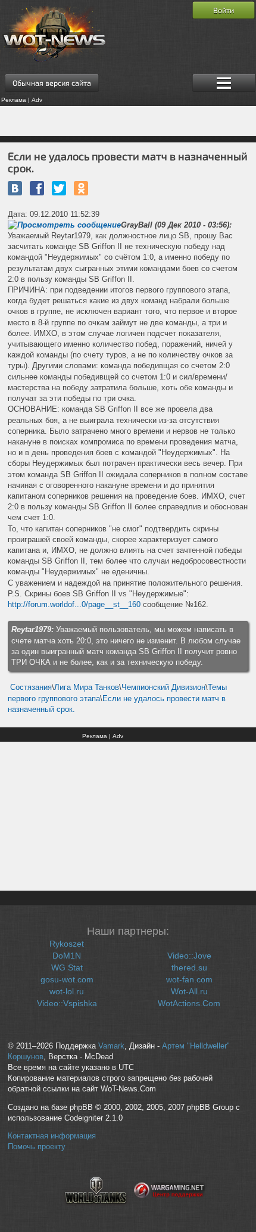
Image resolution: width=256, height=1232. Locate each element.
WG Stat (67, 967)
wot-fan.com (189, 979)
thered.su (189, 967)
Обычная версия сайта (52, 83)
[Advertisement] (128, 121)
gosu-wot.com (66, 979)
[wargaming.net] (169, 1211)
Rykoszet (66, 943)
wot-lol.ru (66, 991)
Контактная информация (52, 1136)
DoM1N (66, 955)
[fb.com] (37, 188)
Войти (223, 10)
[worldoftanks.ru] (96, 1211)
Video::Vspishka (67, 1003)
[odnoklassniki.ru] (81, 188)
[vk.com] (15, 188)
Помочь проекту (36, 1147)
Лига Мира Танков (86, 687)
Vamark (111, 1046)
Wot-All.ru (189, 991)
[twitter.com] (59, 188)
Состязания (31, 687)
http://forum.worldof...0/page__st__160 (74, 604)
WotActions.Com (189, 1003)
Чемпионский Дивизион (163, 687)
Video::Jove (189, 955)
